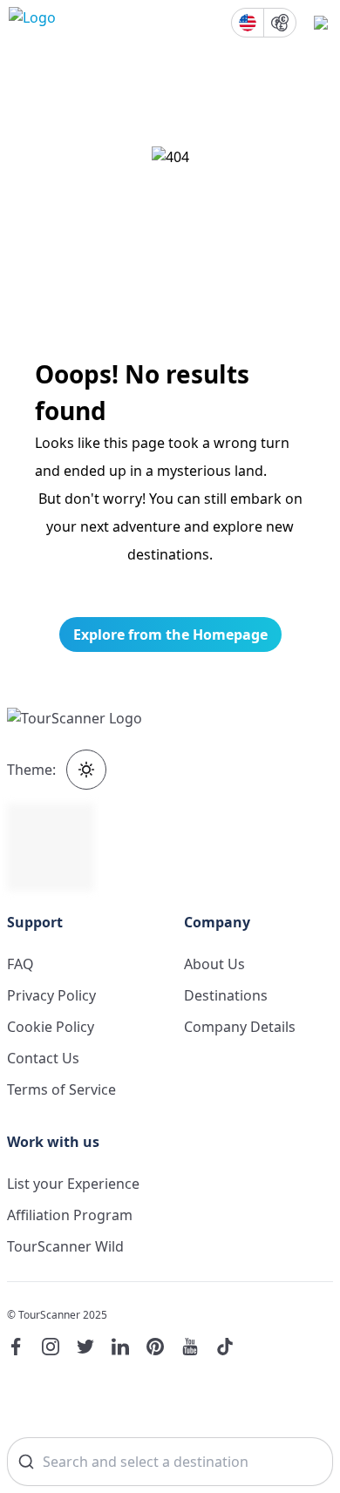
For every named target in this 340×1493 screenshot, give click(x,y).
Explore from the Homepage (170, 634)
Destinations (226, 995)
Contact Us (43, 1058)
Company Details (240, 1026)
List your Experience (73, 1183)
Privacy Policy (51, 995)
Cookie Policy (50, 1026)
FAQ (20, 964)
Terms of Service (61, 1089)
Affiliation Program (70, 1215)
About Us (214, 964)
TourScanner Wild (65, 1246)
